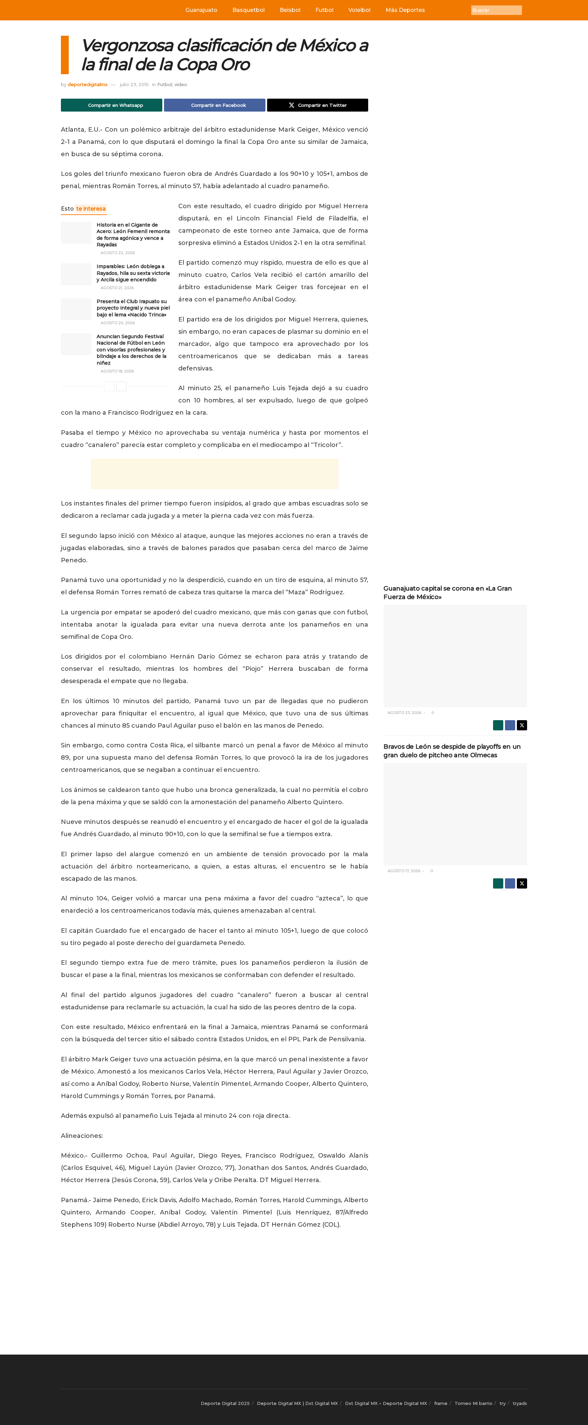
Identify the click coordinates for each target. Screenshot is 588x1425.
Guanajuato (201, 10)
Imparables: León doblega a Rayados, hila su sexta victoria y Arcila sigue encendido (133, 273)
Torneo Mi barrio (473, 1403)
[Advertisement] (215, 474)
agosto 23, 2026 (404, 712)
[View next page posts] (121, 386)
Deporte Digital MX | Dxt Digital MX (297, 1403)
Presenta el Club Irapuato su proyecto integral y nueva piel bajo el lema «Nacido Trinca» (133, 308)
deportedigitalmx (88, 84)
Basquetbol (248, 10)
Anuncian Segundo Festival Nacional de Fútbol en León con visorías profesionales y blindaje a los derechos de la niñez (131, 349)
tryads (520, 1403)
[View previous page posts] (109, 386)
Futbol (324, 10)
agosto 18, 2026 (117, 371)
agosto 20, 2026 (117, 322)
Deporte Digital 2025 (225, 1403)
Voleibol (359, 10)
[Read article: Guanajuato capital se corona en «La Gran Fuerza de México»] (455, 656)
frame (440, 1403)
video (181, 84)
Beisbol (290, 10)
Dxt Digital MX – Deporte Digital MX (386, 1403)
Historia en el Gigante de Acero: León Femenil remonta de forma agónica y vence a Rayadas (133, 235)
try (503, 1403)
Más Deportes (405, 10)
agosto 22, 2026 (117, 252)
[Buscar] (527, 10)
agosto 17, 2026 (403, 870)
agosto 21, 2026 (117, 287)
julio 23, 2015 (134, 84)
